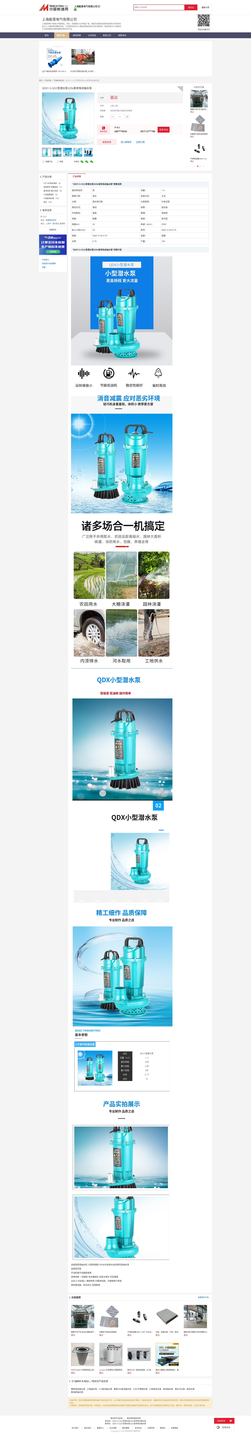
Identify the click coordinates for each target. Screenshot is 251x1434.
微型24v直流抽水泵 (122, 1389)
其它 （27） (48, 202)
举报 (61, 161)
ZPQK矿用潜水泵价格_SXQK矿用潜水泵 (85, 71)
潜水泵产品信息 (116, 1418)
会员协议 (138, 1428)
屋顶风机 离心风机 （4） (53, 191)
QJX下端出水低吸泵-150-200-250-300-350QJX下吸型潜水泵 (65, 71)
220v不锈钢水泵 (140, 1389)
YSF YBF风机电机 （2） (53, 183)
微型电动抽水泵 (78, 1389)
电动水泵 (191, 1389)
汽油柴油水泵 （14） (52, 198)
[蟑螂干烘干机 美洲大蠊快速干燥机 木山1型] (199, 98)
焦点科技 (129, 1431)
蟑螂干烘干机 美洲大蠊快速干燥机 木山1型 (207, 109)
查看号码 (163, 129)
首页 (41, 80)
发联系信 (106, 142)
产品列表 (47, 80)
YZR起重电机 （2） (51, 194)
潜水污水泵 (180, 1389)
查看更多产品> (203, 1297)
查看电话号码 (51, 220)
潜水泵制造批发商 (134, 1418)
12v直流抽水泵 (105, 1389)
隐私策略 (125, 1428)
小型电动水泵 (155, 1389)
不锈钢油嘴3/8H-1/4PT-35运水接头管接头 (206, 158)
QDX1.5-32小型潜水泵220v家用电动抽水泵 (129, 1421)
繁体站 (162, 1428)
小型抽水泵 (92, 1389)
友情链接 (174, 1428)
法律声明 (150, 1428)
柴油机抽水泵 (77, 1392)
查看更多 (52, 229)
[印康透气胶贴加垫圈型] (199, 123)
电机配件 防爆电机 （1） (53, 187)
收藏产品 (48, 161)
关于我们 (75, 1428)
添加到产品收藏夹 (49, 263)
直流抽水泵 (168, 1389)
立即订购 (140, 142)
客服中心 (100, 1428)
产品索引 (45, 260)
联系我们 (87, 1428)
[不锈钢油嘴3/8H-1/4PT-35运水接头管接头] (199, 148)
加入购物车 (126, 142)
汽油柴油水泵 (58, 80)
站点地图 (113, 1428)
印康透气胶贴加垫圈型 (199, 134)
